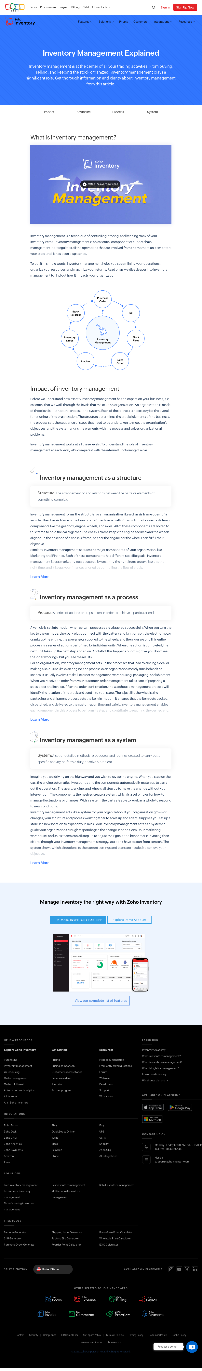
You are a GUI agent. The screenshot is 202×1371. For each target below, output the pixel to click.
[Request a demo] (192, 1347)
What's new (106, 1096)
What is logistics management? (160, 1068)
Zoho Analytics (13, 1143)
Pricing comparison (63, 1065)
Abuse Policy (114, 1342)
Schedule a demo (62, 1078)
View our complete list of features (101, 1001)
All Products (99, 7)
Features (84, 21)
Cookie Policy (179, 1335)
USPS (102, 1137)
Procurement (48, 7)
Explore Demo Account (129, 919)
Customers (140, 21)
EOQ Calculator (108, 1244)
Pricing (123, 21)
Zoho (15, 7)
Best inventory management (68, 1185)
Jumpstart (58, 1084)
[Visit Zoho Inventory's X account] (187, 1269)
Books (33, 7)
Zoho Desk (10, 1131)
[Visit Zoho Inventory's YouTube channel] (179, 1269)
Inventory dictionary (154, 1074)
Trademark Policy (157, 1335)
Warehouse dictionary (155, 1080)
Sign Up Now (185, 7)
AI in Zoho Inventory (16, 1102)
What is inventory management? (161, 1056)
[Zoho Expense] (85, 1299)
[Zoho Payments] (153, 1313)
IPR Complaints (69, 1335)
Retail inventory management (116, 1185)
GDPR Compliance (91, 1342)
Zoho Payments (13, 1149)
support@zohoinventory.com (172, 1161)
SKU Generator (13, 1238)
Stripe (55, 1156)
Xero (7, 1162)
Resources (186, 21)
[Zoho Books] (53, 1299)
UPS (101, 1131)
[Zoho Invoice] (47, 1313)
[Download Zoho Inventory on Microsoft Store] (152, 1119)
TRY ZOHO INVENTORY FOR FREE (78, 919)
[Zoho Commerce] (81, 1313)
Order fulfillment (14, 1084)
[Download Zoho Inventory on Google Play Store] (180, 1107)
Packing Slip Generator (65, 1238)
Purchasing (10, 1059)
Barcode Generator (15, 1232)
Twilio (55, 1137)
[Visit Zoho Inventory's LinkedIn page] (195, 1269)
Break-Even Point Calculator (116, 1232)
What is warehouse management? (162, 1062)
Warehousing (12, 1072)
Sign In (165, 7)
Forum (103, 1072)
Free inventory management (21, 1185)
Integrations (162, 21)
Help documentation (111, 1059)
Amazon (9, 1156)
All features (10, 1096)
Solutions (105, 21)
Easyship (57, 1149)
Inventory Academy (154, 1049)
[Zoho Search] (153, 7)
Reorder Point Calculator (66, 1244)
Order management (16, 1078)
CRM (86, 7)
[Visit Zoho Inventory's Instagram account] (171, 1269)
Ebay (55, 1125)
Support (104, 1090)
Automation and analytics (19, 1090)
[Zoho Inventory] (20, 21)
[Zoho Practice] (118, 1313)
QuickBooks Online (63, 1131)
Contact (20, 1335)
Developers (106, 1084)
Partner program (62, 1090)
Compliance (49, 1335)
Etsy (101, 1125)
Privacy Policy (136, 1335)
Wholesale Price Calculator (115, 1238)
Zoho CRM (10, 1137)
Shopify (104, 1143)
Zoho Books (11, 1125)
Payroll (64, 7)
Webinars (104, 1078)
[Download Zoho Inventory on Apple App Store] (153, 1107)
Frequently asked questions (115, 1065)
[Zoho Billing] (118, 1299)
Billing (75, 7)
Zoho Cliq (105, 1149)
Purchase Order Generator (19, 1244)
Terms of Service (115, 1335)
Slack (55, 1143)
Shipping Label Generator (67, 1232)
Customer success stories (67, 1072)
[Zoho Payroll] (148, 1299)
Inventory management (18, 1065)
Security (33, 1335)
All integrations (108, 1156)
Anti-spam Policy (92, 1335)
